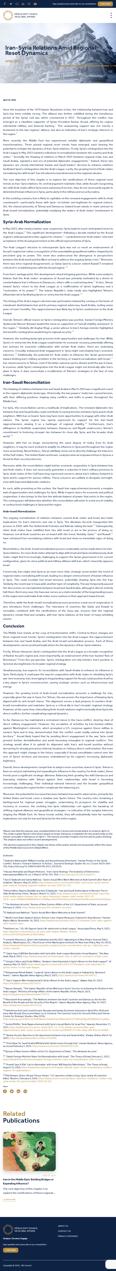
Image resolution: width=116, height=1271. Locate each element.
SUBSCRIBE (10, 1250)
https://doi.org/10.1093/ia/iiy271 (77, 874)
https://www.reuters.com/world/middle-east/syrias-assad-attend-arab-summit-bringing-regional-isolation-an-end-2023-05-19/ (56, 884)
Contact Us (64, 1231)
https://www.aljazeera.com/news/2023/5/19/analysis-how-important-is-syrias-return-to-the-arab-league (54, 966)
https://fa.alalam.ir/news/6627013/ (21, 983)
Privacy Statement (68, 1236)
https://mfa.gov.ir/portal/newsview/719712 (26, 994)
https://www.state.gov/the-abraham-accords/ (47, 907)
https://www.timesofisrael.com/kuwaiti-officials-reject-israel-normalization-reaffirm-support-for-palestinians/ (58, 1069)
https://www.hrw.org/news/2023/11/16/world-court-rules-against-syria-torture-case (57, 922)
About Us (63, 1226)
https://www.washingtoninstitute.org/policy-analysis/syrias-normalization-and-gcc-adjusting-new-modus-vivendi (56, 947)
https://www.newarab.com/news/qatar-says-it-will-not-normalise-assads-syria (65, 956)
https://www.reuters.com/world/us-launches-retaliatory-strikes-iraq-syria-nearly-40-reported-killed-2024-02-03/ (58, 1080)
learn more (9, 1200)
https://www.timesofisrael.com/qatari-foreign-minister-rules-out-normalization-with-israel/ (52, 1059)
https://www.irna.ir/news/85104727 (77, 975)
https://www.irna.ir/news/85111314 (22, 1005)
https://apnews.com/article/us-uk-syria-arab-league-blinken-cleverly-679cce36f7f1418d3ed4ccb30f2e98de (40, 933)
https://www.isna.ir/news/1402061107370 (55, 1046)
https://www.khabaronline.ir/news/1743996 (33, 1038)
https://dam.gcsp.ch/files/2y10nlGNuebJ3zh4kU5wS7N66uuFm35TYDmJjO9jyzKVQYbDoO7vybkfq (56, 1019)
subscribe (105, 4)
